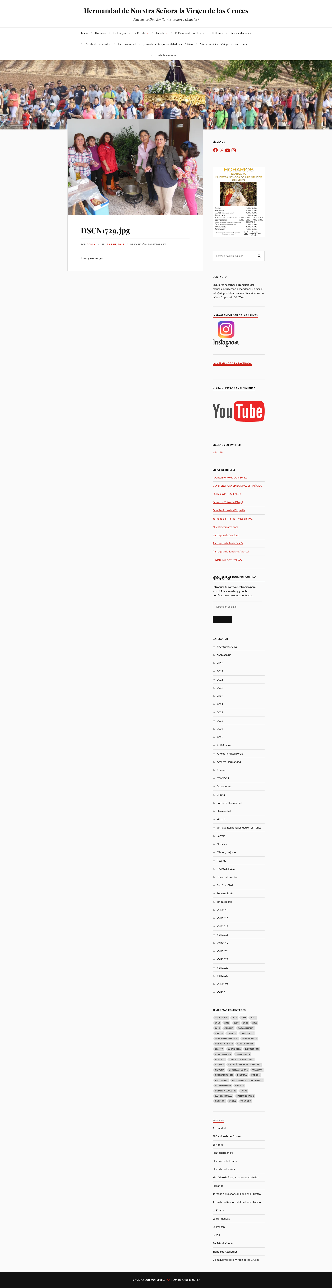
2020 (220, 696)
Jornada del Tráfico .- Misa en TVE (232, 518)
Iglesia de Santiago (241, 1059)
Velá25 (221, 992)
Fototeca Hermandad (229, 803)
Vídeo (232, 1101)
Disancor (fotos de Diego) (228, 502)
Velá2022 (222, 967)
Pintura (242, 1075)
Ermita (221, 794)
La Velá (160, 33)
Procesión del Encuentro (247, 1080)
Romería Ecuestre (227, 876)
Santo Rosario (245, 1096)
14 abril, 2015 (114, 244)
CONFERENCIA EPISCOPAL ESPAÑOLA (237, 485)
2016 (220, 662)
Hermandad (224, 811)
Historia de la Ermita (225, 1161)
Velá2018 (222, 934)
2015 (234, 1017)
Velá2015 (222, 910)
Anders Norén (191, 1280)
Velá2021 (222, 959)
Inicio (84, 33)
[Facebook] (215, 150)
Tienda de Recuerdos (97, 44)
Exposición (252, 1049)
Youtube (246, 1101)
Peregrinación (224, 1075)
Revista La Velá (226, 868)
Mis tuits (218, 452)
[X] (221, 150)
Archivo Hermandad (229, 761)
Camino (221, 769)
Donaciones (224, 786)
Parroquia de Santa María (228, 543)
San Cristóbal (225, 885)
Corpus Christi (224, 1044)
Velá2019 (222, 942)
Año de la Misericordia (230, 753)
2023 (220, 720)
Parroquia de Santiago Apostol (231, 551)
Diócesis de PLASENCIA (227, 493)
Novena (219, 1070)
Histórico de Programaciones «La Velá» (236, 1177)
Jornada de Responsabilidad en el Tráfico (168, 44)
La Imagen (119, 33)
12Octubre (221, 1017)
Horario (220, 1059)
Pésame (221, 860)
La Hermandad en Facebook (232, 363)
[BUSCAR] (259, 256)
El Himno (217, 33)
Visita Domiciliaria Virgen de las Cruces (223, 44)
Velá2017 (222, 926)
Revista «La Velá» (240, 33)
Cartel (219, 1033)
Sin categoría (224, 901)
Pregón (255, 1075)
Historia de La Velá (224, 1169)
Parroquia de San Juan (226, 535)
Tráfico (220, 1101)
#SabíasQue (224, 654)
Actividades (224, 745)
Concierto (247, 1033)
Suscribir (222, 619)
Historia (222, 819)
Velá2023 (222, 975)
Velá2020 (222, 951)
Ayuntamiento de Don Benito (230, 477)
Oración (257, 1070)
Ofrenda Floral (238, 1070)
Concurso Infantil (226, 1038)
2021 (220, 704)
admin (91, 244)
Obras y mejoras (226, 852)
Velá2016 (222, 918)
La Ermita (139, 33)
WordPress (158, 1280)
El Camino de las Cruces (189, 33)
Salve (244, 1091)
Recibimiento (223, 1085)
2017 (220, 671)
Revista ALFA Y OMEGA (227, 559)
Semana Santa (225, 893)
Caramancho (245, 1028)
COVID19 (223, 778)
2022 (220, 712)
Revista (239, 1085)
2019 (220, 687)
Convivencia (249, 1038)
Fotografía (243, 1054)
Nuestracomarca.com (225, 526)
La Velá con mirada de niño (244, 1064)
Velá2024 (222, 983)
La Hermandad (127, 44)
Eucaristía (234, 1049)
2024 (220, 728)
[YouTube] (227, 150)
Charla (232, 1033)
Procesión (221, 1080)
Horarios (100, 33)
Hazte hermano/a (166, 55)
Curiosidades (245, 1044)
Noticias (222, 844)
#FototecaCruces (227, 646)
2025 (220, 737)
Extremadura (223, 1054)
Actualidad (219, 1127)
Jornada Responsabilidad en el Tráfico (239, 827)
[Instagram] (233, 150)
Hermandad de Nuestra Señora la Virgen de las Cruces (166, 10)
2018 (220, 679)
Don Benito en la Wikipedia (229, 510)
